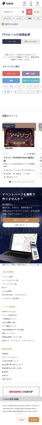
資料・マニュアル (8, 333)
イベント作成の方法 (9, 315)
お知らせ (5, 375)
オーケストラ (7, 18)
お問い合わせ (7, 379)
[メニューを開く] (37, 3)
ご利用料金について (9, 319)
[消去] (23, 12)
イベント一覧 (34, 265)
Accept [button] (34, 420)
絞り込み (37, 12)
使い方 (4, 288)
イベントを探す (7, 277)
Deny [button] (22, 420)
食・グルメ (18, 92)
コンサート (19, 18)
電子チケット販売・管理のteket (14, 265)
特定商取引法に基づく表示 (11, 368)
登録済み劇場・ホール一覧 (11, 337)
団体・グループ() (30, 41)
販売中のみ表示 (11, 24)
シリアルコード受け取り (11, 298)
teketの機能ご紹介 (9, 322)
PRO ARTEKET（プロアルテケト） (15, 295)
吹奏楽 (30, 18)
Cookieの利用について (10, 361)
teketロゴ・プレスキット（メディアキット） (18, 340)
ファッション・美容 (33, 92)
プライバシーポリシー (10, 357)
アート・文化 (8, 86)
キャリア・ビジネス (33, 86)
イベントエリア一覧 (9, 284)
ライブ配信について (9, 326)
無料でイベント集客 (21, 220)
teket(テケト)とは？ (9, 311)
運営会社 (5, 372)
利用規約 (5, 354)
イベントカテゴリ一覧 (10, 280)
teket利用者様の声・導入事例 (13, 330)
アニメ (20, 86)
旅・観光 (7, 92)
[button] (10, 182)
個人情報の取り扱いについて (12, 364)
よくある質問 (7, 291)
